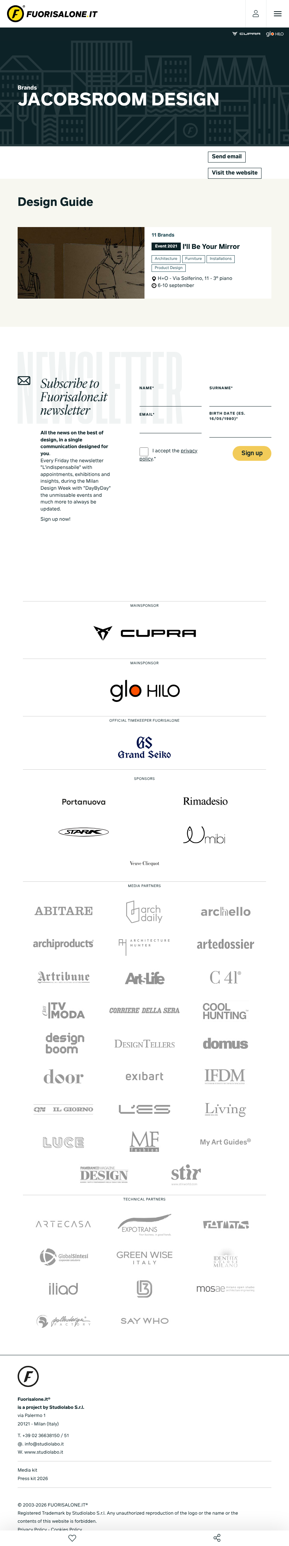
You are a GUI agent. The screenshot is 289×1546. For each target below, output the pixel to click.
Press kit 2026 (33, 1479)
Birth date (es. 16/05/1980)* (227, 416)
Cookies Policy (66, 1530)
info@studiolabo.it (44, 1444)
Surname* (221, 388)
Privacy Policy (32, 1530)
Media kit (27, 1470)
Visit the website (235, 173)
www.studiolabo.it (43, 1452)
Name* (147, 388)
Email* (147, 415)
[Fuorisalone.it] (52, 14)
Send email (227, 157)
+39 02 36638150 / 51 (45, 1436)
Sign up (252, 454)
